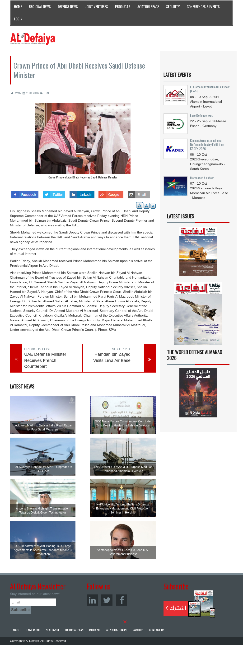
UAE (47, 93)
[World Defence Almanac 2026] (198, 392)
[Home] (32, 39)
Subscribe (189, 603)
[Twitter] (106, 600)
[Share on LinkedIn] (82, 193)
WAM (17, 93)
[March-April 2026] (198, 253)
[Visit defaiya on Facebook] (24, 193)
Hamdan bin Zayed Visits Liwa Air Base (112, 357)
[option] (83, 142)
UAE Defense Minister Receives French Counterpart (45, 360)
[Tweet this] (54, 193)
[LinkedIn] (92, 600)
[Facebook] (121, 600)
